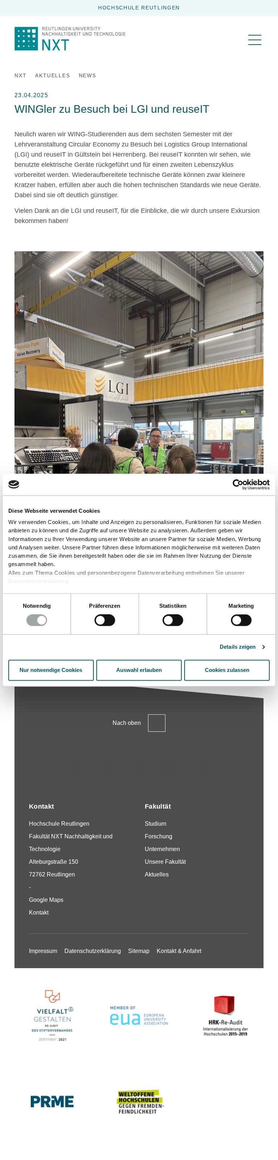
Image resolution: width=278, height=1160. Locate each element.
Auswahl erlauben (139, 670)
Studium (155, 824)
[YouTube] (201, 767)
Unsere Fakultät (165, 862)
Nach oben (127, 723)
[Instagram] (77, 767)
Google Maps (46, 900)
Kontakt (39, 912)
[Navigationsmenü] (255, 39)
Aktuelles (157, 874)
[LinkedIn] (139, 767)
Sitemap (138, 951)
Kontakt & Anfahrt (179, 951)
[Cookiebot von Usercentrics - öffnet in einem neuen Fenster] (238, 484)
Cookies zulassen (227, 670)
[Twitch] (170, 767)
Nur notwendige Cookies (51, 670)
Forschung (158, 836)
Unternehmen (162, 849)
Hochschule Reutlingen (139, 8)
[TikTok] (108, 767)
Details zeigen (238, 647)
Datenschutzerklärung (38, 581)
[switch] (104, 620)
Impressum (43, 951)
